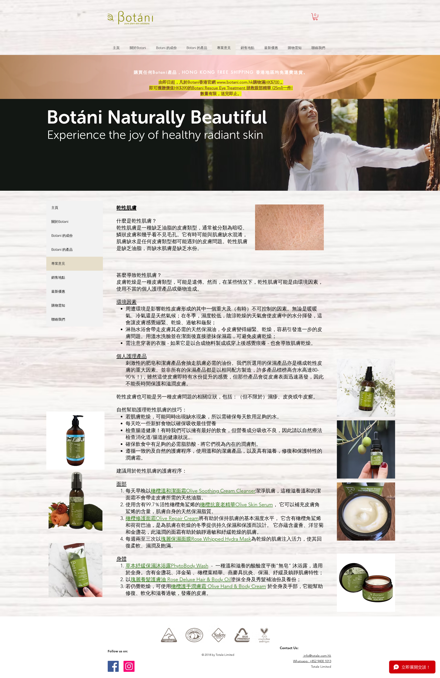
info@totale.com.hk (317, 655)
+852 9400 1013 (320, 661)
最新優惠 (58, 291)
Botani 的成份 (62, 236)
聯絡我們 (58, 319)
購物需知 (58, 305)
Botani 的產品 (62, 250)
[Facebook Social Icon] (113, 666)
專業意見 (58, 263)
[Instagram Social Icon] (129, 666)
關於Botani (59, 222)
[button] (315, 16)
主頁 (54, 208)
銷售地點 (58, 277)
